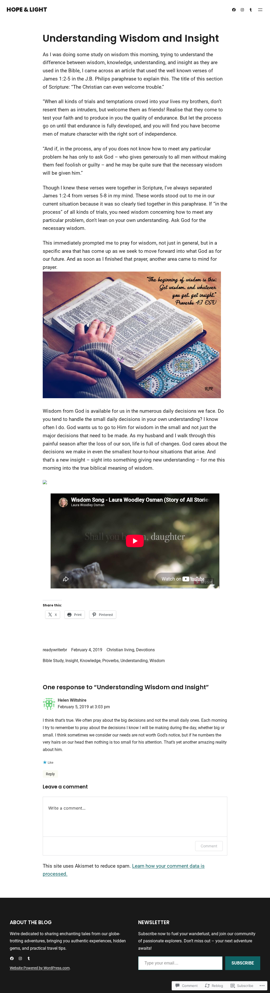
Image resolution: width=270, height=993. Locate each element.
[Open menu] (260, 10)
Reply (50, 774)
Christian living (120, 649)
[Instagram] (242, 10)
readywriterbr (55, 649)
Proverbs (110, 660)
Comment (209, 846)
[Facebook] (234, 10)
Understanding (134, 660)
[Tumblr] (251, 10)
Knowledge (90, 660)
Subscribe (243, 963)
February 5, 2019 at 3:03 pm (84, 706)
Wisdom (157, 660)
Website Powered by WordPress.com (40, 968)
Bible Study (53, 660)
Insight (71, 660)
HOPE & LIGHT (27, 9)
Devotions (145, 649)
